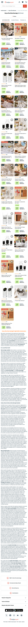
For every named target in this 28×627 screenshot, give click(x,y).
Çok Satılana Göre (6, 20)
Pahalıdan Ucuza (23, 20)
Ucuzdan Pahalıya (15, 20)
